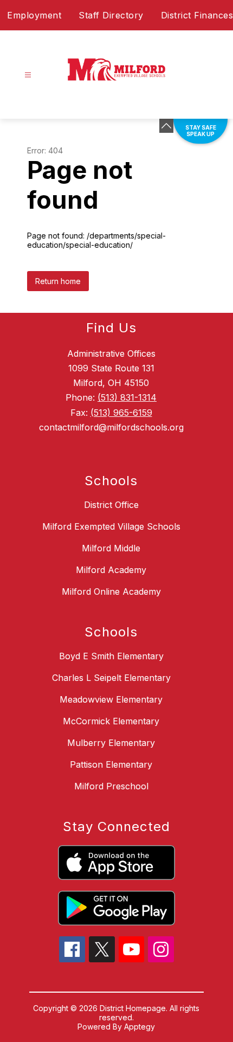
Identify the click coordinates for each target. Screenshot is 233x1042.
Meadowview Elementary (111, 699)
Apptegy (139, 1026)
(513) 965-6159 (121, 412)
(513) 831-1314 (127, 397)
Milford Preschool (111, 786)
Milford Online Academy (111, 591)
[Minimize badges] (166, 126)
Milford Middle (111, 548)
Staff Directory (111, 15)
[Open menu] (28, 75)
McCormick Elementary (111, 721)
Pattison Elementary (111, 764)
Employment (34, 15)
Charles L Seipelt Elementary (111, 677)
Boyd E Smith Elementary (111, 656)
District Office (111, 504)
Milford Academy (111, 569)
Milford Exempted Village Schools (111, 526)
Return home (58, 281)
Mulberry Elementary (111, 742)
